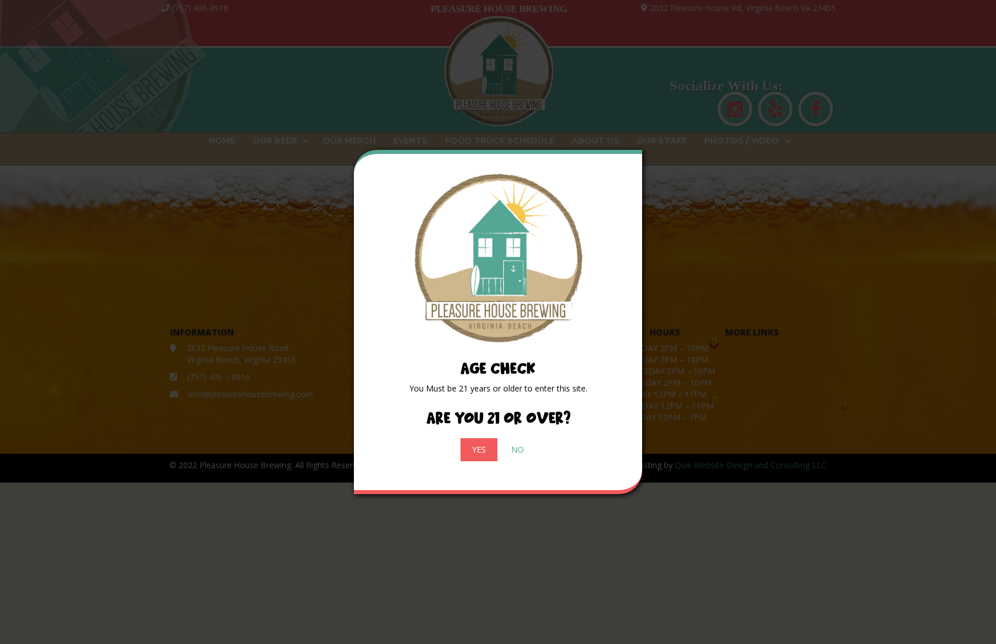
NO (517, 449)
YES (479, 449)
